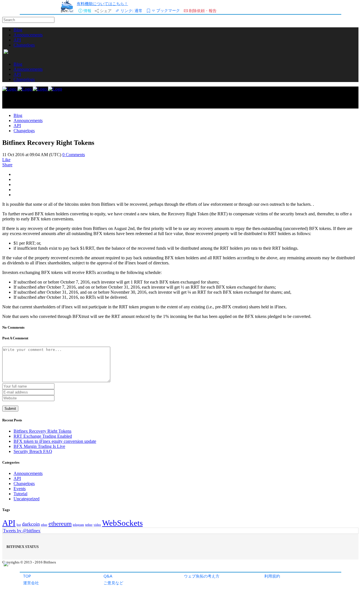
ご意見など (113, 582)
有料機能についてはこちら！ (102, 3)
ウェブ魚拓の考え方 (201, 576)
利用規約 (272, 576)
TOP (27, 576)
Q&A (108, 576)
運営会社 (31, 582)
